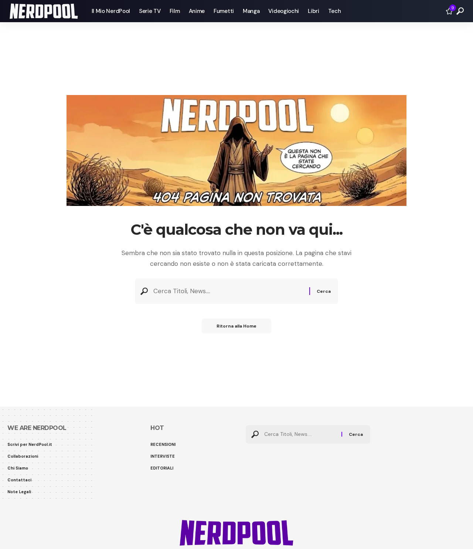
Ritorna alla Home (236, 326)
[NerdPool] (43, 11)
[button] (460, 11)
